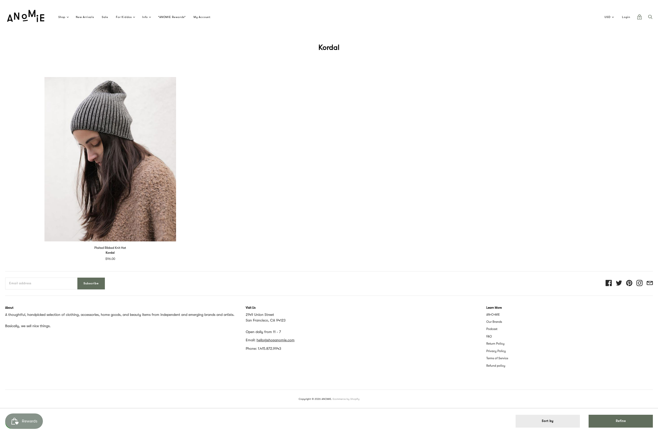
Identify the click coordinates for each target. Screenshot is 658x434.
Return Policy (495, 343)
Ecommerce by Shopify (346, 399)
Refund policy (495, 365)
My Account (202, 17)
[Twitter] (619, 283)
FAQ (489, 336)
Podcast (491, 329)
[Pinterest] (629, 283)
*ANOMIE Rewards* (172, 17)
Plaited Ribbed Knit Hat (110, 248)
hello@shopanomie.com (276, 340)
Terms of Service (497, 358)
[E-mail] (650, 283)
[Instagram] (639, 283)
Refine (621, 421)
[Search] (650, 18)
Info (145, 17)
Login (626, 17)
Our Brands (494, 322)
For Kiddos (124, 17)
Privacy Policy (496, 351)
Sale (105, 17)
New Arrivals (85, 17)
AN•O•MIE (493, 314)
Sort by (548, 421)
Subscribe (91, 283)
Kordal (110, 252)
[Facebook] (609, 283)
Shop (62, 17)
